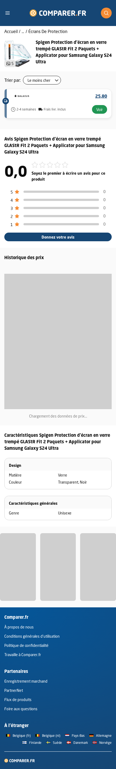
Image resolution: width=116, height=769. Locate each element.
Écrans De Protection (47, 31)
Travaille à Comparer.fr (22, 654)
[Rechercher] (106, 13)
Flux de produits (18, 699)
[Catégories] (9, 12)
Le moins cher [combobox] (39, 80)
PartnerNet (13, 690)
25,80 (101, 96)
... (23, 31)
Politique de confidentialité (26, 645)
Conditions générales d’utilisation (32, 636)
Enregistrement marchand (25, 681)
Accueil (11, 31)
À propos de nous (19, 627)
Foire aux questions (20, 708)
